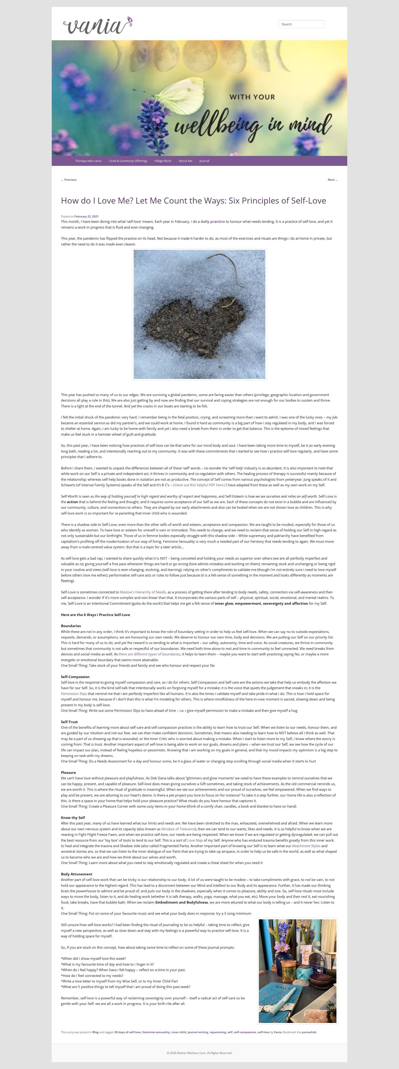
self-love (263, 1032)
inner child (178, 1032)
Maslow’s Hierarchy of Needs (143, 592)
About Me (185, 161)
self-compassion (245, 1032)
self (230, 1032)
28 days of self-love (128, 1032)
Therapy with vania (88, 161)
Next (333, 180)
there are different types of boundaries (149, 654)
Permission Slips (74, 693)
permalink (309, 1032)
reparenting (218, 1032)
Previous (68, 180)
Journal (204, 161)
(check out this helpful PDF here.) (199, 485)
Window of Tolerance (178, 829)
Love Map (195, 840)
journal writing (198, 1032)
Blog (96, 1032)
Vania (278, 1032)
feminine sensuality (156, 1032)
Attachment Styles (306, 845)
